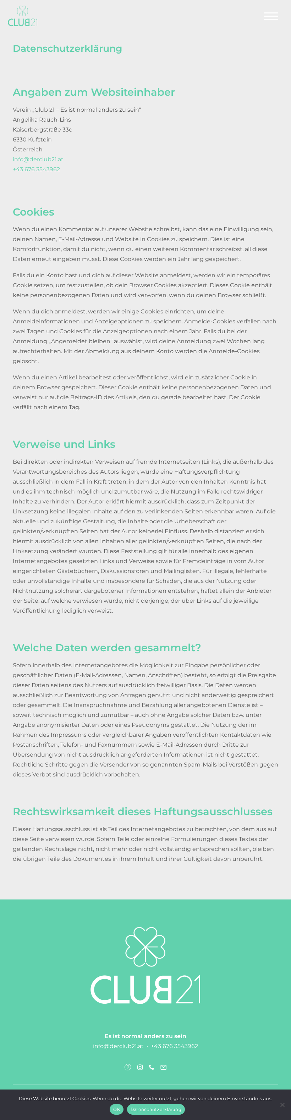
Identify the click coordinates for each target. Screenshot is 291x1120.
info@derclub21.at (38, 159)
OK (116, 1109)
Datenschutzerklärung (156, 1109)
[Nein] (282, 1104)
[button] (271, 16)
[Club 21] (23, 16)
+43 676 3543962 (36, 169)
